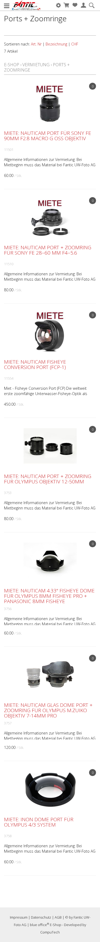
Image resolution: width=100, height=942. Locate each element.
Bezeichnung (56, 44)
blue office (39, 924)
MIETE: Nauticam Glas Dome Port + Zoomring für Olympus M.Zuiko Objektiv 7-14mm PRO (48, 710)
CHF (74, 44)
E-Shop (11, 65)
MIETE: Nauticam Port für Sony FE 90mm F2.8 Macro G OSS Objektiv (47, 136)
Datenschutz (41, 917)
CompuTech (50, 932)
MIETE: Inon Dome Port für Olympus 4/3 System (38, 822)
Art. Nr (36, 44)
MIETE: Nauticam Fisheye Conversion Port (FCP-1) (35, 364)
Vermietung (36, 65)
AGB (58, 917)
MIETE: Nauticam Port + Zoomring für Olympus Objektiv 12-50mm (47, 479)
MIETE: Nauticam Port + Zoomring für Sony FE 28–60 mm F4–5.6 (47, 250)
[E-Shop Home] (26, 5)
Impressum (18, 917)
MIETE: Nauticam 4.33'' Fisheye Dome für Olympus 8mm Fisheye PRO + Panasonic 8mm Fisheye (49, 596)
